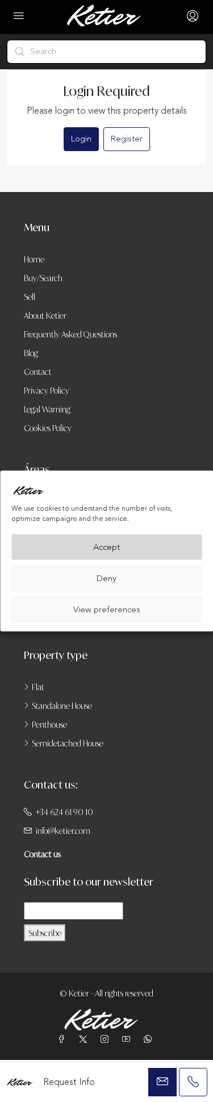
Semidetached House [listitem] (67, 743)
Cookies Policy (48, 428)
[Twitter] (85, 1039)
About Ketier (45, 315)
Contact (38, 372)
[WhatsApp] (150, 1039)
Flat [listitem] (38, 687)
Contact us (42, 854)
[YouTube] (128, 1039)
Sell (29, 297)
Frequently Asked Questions (70, 334)
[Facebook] (63, 1039)
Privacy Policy (46, 390)
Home (34, 259)
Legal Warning (47, 409)
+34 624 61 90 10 (64, 812)
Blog (31, 353)
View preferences (106, 609)
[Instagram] (107, 1039)
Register (127, 138)
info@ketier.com (63, 831)
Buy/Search (43, 278)
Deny (106, 578)
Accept (106, 546)
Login (81, 138)
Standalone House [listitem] (62, 706)
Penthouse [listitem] (49, 724)
